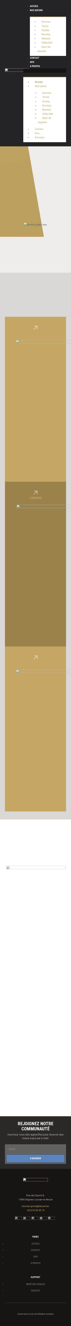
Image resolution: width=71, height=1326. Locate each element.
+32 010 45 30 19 (35, 1210)
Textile (35, 662)
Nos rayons (36, 10)
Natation (46, 38)
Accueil (34, 6)
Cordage (36, 498)
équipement (35, 333)
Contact (34, 58)
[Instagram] (32, 1319)
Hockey (45, 30)
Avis (32, 62)
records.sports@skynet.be (35, 1206)
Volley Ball (47, 42)
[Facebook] (38, 1319)
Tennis (45, 26)
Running (46, 34)
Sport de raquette (44, 49)
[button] (44, 71)
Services (46, 21)
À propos (35, 66)
